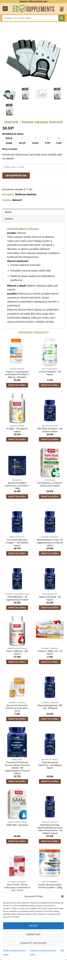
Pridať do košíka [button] (17, 385)
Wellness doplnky (25, 194)
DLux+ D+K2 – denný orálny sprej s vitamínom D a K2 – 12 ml (17, 887)
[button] (62, 896)
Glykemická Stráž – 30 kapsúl (50, 598)
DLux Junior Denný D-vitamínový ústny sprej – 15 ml (17, 708)
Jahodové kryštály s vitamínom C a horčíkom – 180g (17, 486)
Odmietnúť (33, 934)
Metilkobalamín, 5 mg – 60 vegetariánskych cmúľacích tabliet (50, 542)
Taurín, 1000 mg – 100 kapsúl (17, 652)
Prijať (33, 925)
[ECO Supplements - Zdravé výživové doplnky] (34, 8)
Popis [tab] (8, 212)
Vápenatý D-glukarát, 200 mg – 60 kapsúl (50, 707)
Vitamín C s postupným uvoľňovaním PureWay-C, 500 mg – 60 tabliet (17, 374)
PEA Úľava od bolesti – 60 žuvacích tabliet (50, 430)
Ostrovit (17, 200)
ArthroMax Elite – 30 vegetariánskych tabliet (17, 598)
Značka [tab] (9, 218)
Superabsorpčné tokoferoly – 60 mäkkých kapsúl (50, 765)
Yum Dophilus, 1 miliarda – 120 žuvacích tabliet (50, 484)
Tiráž (62, 950)
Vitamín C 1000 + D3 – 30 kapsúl (50, 652)
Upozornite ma (16, 175)
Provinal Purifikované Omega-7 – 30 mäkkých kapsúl (17, 542)
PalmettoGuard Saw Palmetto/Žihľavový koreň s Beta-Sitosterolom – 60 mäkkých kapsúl (49, 829)
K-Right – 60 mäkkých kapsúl (17, 430)
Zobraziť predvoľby (33, 942)
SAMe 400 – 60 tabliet (17, 825)
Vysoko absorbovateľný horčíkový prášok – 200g (50, 886)
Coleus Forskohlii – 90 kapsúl (50, 373)
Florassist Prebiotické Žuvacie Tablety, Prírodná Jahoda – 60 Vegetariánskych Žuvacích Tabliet (17, 768)
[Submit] (61, 18)
